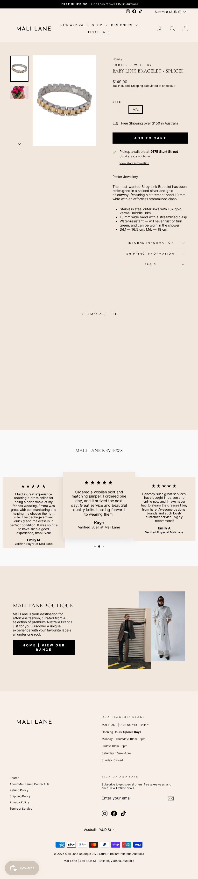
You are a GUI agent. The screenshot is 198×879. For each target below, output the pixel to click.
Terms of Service (21, 808)
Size (117, 101)
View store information (134, 163)
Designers (122, 25)
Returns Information (150, 242)
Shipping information (150, 253)
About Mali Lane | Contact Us (29, 784)
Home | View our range (44, 647)
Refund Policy (19, 790)
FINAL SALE (99, 32)
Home (116, 59)
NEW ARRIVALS (74, 25)
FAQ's (150, 264)
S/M (120, 109)
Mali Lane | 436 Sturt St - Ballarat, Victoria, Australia (99, 861)
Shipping (137, 86)
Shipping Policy (20, 796)
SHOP (98, 25)
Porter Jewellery (132, 65)
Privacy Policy (19, 802)
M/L (136, 109)
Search (14, 778)
